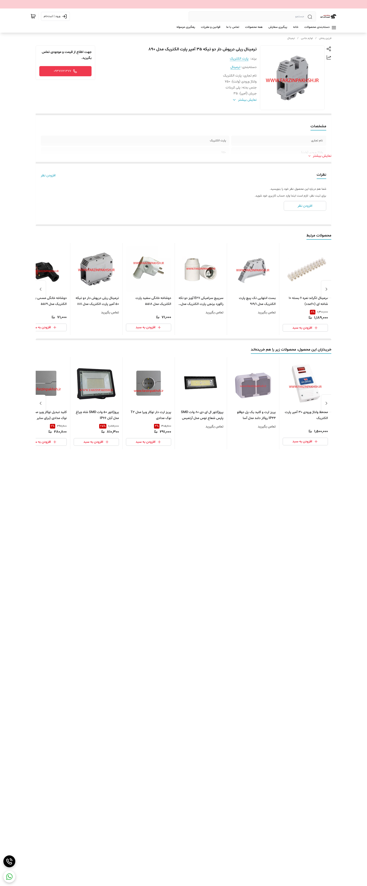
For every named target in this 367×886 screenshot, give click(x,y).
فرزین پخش (325, 38)
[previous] (326, 289)
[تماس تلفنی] (9, 861)
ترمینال (291, 38)
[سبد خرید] (33, 16)
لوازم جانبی (307, 38)
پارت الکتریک (239, 58)
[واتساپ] (9, 877)
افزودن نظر (48, 175)
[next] (40, 289)
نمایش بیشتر (322, 156)
